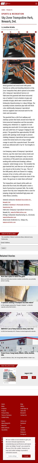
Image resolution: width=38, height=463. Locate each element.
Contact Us (23, 415)
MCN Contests (5, 428)
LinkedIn (22, 428)
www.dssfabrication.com (18, 212)
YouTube (22, 430)
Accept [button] (26, 456)
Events (3, 421)
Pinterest (23, 432)
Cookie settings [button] (12, 456)
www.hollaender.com (9, 217)
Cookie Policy (5, 417)
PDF (34, 377)
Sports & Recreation (12, 14)
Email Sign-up (24, 408)
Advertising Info (5, 423)
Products (4, 408)
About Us (4, 425)
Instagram (23, 434)
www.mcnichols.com (9, 222)
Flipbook (24, 377)
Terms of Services (6, 415)
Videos (22, 406)
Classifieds (4, 430)
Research (23, 413)
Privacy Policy (5, 413)
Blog (21, 404)
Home (3, 10)
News (2, 406)
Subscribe (23, 411)
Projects (9, 10)
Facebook (23, 423)
